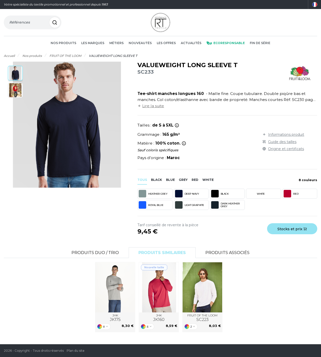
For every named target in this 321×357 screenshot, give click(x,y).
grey (183, 180)
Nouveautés (140, 43)
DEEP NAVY (192, 193)
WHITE (261, 193)
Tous (142, 180)
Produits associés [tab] (227, 252)
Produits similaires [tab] (162, 252)
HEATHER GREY (157, 193)
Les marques (92, 43)
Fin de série (260, 43)
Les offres (166, 43)
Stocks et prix (290, 229)
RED (296, 193)
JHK (115, 318)
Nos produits (63, 43)
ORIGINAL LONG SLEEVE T (202, 287)
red (195, 180)
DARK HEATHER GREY (230, 205)
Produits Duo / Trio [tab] (95, 252)
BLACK (225, 193)
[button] (15, 73)
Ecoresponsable (229, 43)
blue (170, 180)
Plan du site (76, 350)
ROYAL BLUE (155, 205)
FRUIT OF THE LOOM (202, 318)
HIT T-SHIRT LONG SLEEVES (115, 287)
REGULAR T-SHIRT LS (158, 287)
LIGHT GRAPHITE (194, 205)
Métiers (116, 43)
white (208, 180)
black (156, 180)
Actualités (191, 43)
